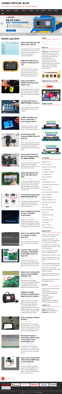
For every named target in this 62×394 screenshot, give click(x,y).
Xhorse (56, 10)
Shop (2, 13)
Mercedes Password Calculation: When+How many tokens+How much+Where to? (30, 339)
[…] (32, 55)
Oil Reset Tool (45, 212)
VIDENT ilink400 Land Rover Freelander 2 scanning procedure (29, 119)
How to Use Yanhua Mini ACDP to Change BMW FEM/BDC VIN (30, 274)
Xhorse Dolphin (48, 302)
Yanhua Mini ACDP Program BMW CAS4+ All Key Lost (30, 136)
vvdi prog (44, 298)
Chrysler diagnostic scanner (48, 182)
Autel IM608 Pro (56, 288)
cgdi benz (44, 300)
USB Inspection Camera (47, 227)
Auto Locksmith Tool (47, 164)
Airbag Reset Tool (46, 161)
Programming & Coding (47, 214)
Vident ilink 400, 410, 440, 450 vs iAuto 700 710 (30, 43)
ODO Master (55, 302)
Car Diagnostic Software (48, 172)
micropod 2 (44, 297)
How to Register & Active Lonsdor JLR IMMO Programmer (30, 213)
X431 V (48, 300)
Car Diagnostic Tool (47, 174)
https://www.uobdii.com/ (53, 310)
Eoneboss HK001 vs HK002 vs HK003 (51, 255)
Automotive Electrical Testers (49, 167)
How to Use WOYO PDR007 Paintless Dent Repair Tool (29, 83)
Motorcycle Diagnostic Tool (48, 199)
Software (15, 10)
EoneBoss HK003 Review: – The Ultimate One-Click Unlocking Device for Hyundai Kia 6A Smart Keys (51, 240)
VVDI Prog (44, 292)
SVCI (43, 302)
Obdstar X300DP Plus (52, 292)
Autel (37, 10)
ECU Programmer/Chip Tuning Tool (50, 184)
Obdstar (43, 10)
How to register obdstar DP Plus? (30, 318)
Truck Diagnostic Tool (47, 220)
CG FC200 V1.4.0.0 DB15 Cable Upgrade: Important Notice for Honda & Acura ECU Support (51, 269)
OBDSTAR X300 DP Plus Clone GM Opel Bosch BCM (29, 175)
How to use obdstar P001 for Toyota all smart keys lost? (30, 235)
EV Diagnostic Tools (47, 187)
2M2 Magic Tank (54, 300)
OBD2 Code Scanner (47, 207)
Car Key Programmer (47, 177)
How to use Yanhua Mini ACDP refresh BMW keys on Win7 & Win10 (30, 360)
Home (2, 10)
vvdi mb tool (51, 297)
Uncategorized (45, 222)
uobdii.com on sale (46, 225)
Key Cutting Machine (47, 194)
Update (24, 10)
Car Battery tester (46, 169)
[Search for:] (51, 43)
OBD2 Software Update (47, 209)
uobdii (31, 46)
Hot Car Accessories (47, 189)
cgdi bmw (49, 298)
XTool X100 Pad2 (46, 293)
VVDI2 (50, 288)
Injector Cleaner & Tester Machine (50, 192)
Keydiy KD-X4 (45, 288)
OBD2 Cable (45, 204)
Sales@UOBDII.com (50, 309)
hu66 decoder (45, 295)
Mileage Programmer (47, 197)
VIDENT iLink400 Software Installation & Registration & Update (30, 294)
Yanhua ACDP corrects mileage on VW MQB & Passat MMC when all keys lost (29, 253)
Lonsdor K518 (45, 290)
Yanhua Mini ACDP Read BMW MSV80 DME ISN (30, 196)
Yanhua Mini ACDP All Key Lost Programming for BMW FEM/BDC (30, 156)
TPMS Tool (44, 217)
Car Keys (44, 179)
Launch (50, 10)
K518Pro (31, 10)
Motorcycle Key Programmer (49, 202)
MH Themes (40, 392)
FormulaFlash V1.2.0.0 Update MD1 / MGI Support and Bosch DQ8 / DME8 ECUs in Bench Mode (51, 246)
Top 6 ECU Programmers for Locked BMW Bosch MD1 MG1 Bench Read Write (51, 259)
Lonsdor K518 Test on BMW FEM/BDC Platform (30, 102)
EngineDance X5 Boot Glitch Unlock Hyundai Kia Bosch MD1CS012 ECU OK (50, 275)
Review (8, 10)
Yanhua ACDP (54, 293)
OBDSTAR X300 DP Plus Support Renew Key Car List (30, 63)
